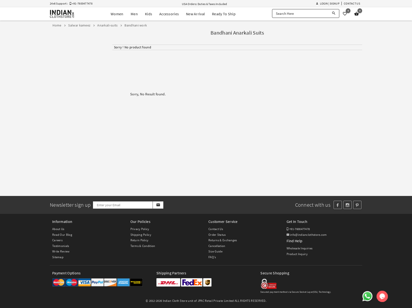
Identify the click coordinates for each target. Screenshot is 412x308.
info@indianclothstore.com (308, 235)
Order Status (217, 235)
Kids (148, 13)
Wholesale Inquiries (300, 248)
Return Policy (139, 240)
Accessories (169, 13)
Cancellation (216, 246)
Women (117, 13)
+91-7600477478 (299, 229)
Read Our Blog (62, 235)
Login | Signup (329, 3)
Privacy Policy (139, 229)
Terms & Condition (142, 246)
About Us (58, 229)
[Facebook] (338, 205)
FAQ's (212, 257)
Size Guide (215, 251)
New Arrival (195, 13)
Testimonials (60, 246)
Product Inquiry (297, 254)
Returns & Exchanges (222, 240)
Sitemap (57, 257)
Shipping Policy (140, 235)
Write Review (61, 251)
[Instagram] (347, 205)
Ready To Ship (224, 13)
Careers (57, 240)
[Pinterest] (357, 205)
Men (134, 13)
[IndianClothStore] (62, 14)
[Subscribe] (158, 205)
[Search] (333, 13)
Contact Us (352, 3)
